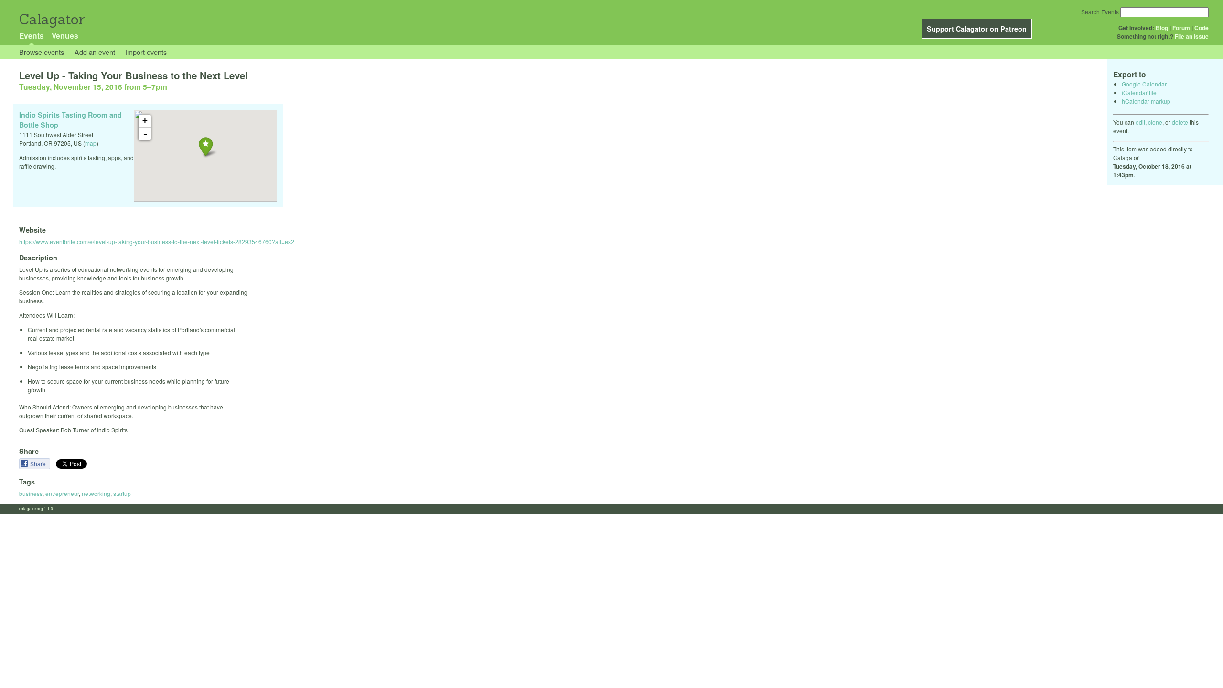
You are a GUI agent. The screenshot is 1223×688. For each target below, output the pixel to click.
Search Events (1100, 12)
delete (1180, 122)
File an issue (1192, 36)
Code (1201, 27)
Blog (1162, 27)
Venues (65, 35)
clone (1155, 122)
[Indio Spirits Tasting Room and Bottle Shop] (205, 146)
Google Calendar (1144, 84)
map (91, 143)
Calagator (51, 19)
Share (38, 464)
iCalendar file (1139, 92)
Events (31, 35)
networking (96, 493)
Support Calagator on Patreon (977, 28)
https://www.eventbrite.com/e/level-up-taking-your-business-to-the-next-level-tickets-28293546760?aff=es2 (156, 241)
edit (1140, 122)
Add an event (95, 52)
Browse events (41, 52)
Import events (146, 52)
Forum (1181, 27)
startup (122, 493)
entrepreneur (62, 493)
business (31, 493)
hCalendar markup (1146, 101)
